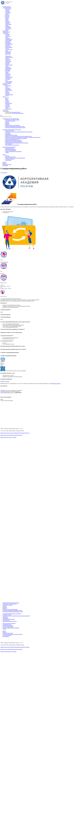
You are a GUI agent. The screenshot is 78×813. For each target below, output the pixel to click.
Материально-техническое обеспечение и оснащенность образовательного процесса (22, 137)
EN (1, 115)
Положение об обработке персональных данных (8, 28)
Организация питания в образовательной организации (8, 76)
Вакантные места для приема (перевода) (7, 72)
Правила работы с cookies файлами (7, 19)
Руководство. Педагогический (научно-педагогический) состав (8, 48)
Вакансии (7, 15)
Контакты (7, 16)
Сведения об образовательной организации (6, 32)
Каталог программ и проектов (7, 84)
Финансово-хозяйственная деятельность (8, 68)
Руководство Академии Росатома (8, 10)
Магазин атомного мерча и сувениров (8, 437)
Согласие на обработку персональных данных (8, 24)
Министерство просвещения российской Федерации (11, 435)
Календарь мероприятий (8, 88)
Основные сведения (7, 35)
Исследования (8, 108)
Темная (21, 113)
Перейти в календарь (4, 381)
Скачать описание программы (6, 400)
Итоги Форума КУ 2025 (7, 100)
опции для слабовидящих (6, 110)
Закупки (7, 14)
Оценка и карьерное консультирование (9, 93)
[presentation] (1, 312)
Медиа (4, 96)
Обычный (14, 112)
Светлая (13, 113)
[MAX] (39, 600)
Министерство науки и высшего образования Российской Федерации (14, 432)
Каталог (4, 163)
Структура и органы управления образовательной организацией (8, 38)
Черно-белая (17, 113)
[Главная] (6, 4)
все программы (3, 172)
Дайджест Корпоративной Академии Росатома (8, 104)
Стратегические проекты (8, 91)
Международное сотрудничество (8, 82)
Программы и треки (9, 148)
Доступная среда (7, 80)
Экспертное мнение (7, 107)
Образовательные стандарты (9, 44)
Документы (7, 41)
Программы (5, 165)
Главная (4, 162)
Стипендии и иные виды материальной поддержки (8, 61)
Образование (8, 42)
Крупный (18, 112)
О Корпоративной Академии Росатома (7, 7)
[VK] (11, 523)
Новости (7, 97)
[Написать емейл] (39, 515)
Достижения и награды (8, 13)
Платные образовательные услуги (8, 65)
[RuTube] (4, 523)
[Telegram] (19, 523)
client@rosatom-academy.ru (55, 383)
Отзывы (7, 95)
